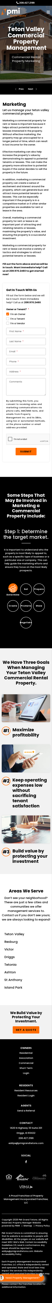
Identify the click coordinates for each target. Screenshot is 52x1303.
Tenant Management (30, 89)
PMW (17, 1225)
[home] (13, 12)
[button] (26, 1161)
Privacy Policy (43, 1225)
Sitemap (27, 1225)
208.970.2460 (17, 271)
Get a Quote (26, 1030)
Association (26, 1058)
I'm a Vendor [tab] (17, 323)
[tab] (12, 589)
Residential (25, 1053)
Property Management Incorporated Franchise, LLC (26, 1199)
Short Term (25, 1068)
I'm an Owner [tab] (17, 314)
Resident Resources (26, 1090)
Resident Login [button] (26, 1095)
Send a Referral (26, 1110)
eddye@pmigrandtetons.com (26, 1143)
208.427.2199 (27, 2)
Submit (26, 451)
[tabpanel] (26, 550)
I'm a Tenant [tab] (17, 318)
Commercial (26, 1063)
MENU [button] (48, 12)
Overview (21, 89)
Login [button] (26, 1073)
